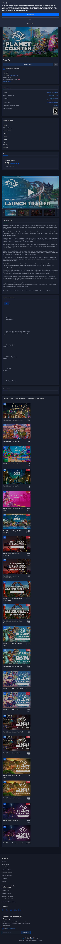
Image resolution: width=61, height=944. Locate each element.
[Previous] (3, 213)
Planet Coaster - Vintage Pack (11, 709)
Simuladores (55, 93)
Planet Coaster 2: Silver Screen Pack (13, 420)
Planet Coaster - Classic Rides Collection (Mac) (11, 577)
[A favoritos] (56, 64)
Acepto (9, 928)
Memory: (5, 358)
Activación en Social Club (7, 899)
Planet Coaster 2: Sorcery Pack (11, 486)
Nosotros (4, 861)
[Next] (57, 213)
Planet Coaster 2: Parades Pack (11, 441)
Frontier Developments (52, 100)
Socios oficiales (5, 864)
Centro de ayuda (5, 867)
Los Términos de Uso (6, 870)
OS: (4, 334)
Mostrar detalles (30, 23)
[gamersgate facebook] (2, 910)
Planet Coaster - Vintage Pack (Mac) (13, 688)
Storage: (5, 370)
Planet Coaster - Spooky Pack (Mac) (13, 843)
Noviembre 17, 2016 (53, 95)
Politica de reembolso (7, 875)
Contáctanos (5, 878)
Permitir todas (30, 14)
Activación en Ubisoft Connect (9, 902)
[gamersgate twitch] (11, 910)
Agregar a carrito (28, 64)
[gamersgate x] (6, 910)
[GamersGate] (31, 939)
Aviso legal (4, 881)
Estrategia (49, 93)
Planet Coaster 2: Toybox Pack (11, 463)
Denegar (30, 19)
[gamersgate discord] (15, 910)
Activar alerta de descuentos (12, 68)
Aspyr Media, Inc (54, 98)
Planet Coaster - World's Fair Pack (12, 666)
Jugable (56, 105)
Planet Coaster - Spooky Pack (11, 820)
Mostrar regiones (7, 81)
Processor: (5, 346)
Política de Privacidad (11, 928)
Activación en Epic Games (7, 896)
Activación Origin (5, 890)
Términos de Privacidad (7, 873)
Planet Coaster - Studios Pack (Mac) (13, 732)
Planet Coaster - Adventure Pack (12, 798)
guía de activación (14, 75)
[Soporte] (19, 910)
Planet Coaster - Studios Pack (11, 753)
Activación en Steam (6, 893)
